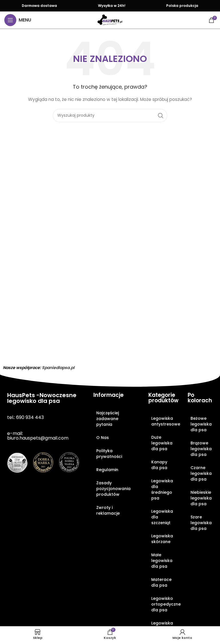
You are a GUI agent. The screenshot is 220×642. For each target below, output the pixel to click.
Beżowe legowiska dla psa (201, 424)
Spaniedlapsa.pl (58, 367)
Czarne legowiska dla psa (201, 473)
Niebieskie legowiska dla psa (201, 498)
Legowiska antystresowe (163, 421)
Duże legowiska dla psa (161, 443)
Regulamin (107, 470)
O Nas (102, 437)
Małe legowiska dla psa (161, 560)
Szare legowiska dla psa (201, 522)
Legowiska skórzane (162, 539)
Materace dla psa (161, 582)
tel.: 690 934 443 (25, 417)
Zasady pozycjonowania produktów (113, 488)
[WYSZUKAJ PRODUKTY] (160, 115)
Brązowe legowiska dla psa (201, 448)
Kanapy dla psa (159, 465)
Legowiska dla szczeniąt (162, 517)
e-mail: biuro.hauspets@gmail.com (37, 435)
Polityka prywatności (109, 453)
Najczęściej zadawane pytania (107, 418)
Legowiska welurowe (162, 626)
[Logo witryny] (110, 20)
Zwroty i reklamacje (108, 510)
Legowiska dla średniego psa (162, 489)
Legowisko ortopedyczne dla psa (163, 604)
